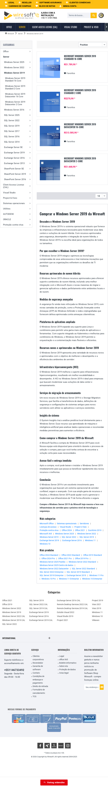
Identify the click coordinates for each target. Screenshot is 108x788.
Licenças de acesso (48, 527)
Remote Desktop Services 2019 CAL (72, 608)
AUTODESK (8, 214)
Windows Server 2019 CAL (13, 620)
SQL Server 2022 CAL (38, 604)
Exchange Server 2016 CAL (68, 600)
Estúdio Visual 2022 (65, 612)
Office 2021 (80, 530)
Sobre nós (63, 666)
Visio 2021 (96, 604)
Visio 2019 (96, 608)
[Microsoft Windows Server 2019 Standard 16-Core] (50, 68)
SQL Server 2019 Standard (78, 572)
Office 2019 (7, 604)
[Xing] (47, 745)
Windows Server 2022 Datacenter (54, 568)
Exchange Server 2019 (14, 152)
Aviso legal (63, 673)
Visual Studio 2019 (65, 616)
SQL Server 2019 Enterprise (51, 575)
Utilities (6, 208)
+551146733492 (14, 670)
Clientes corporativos (38, 658)
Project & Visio (10, 198)
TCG (34, 696)
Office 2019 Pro (81, 558)
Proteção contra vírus (13, 224)
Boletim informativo (67, 663)
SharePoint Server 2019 (15, 174)
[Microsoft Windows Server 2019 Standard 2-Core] (50, 102)
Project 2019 (97, 600)
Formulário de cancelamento (39, 691)
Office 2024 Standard (49, 555)
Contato (36, 673)
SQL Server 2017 (11, 131)
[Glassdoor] (54, 745)
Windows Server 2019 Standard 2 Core (15, 87)
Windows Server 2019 (14, 73)
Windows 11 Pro (96, 575)
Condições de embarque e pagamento (38, 679)
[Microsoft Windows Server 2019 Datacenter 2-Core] (50, 170)
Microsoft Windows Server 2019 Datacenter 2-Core (80, 160)
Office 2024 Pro (48, 558)
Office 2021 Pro (65, 558)
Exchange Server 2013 (14, 163)
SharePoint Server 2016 (15, 179)
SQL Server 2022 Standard (83, 568)
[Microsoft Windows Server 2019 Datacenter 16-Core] (50, 136)
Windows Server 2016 (14, 110)
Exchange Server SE (13, 147)
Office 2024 (67, 530)
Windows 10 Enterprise (92, 579)
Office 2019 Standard (92, 555)
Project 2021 (62, 620)
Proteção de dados (67, 669)
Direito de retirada (40, 686)
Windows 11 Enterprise (69, 579)
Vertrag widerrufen (56, 782)
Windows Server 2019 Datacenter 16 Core (15, 95)
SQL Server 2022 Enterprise (51, 572)
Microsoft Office (47, 523)
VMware (95, 620)
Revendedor (38, 663)
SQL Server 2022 (11, 120)
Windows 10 (45, 544)
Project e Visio (80, 527)
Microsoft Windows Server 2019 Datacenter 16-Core (80, 126)
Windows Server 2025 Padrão (52, 562)
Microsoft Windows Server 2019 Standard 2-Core (80, 91)
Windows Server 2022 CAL (13, 616)
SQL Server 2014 (11, 142)
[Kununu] (61, 745)
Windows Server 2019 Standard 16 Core (15, 79)
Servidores (84, 523)
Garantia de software (38, 668)
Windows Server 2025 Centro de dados (56, 565)
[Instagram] (68, 745)
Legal (61, 656)
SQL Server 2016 (11, 136)
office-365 (63, 659)
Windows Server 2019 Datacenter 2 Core (15, 103)
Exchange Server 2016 (14, 158)
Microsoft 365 (46, 534)
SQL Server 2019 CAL (38, 608)
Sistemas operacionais (14, 203)
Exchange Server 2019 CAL (41, 620)
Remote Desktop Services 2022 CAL (72, 604)
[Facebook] (40, 745)
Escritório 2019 (94, 530)
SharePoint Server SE (14, 168)
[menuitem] (18, 6)
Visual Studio (9, 192)
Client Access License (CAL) (13, 186)
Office (6, 51)
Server (6, 57)
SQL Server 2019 (11, 126)
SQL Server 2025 (11, 115)
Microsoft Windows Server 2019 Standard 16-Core (80, 57)
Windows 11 (90, 540)
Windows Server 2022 (14, 67)
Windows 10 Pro (48, 579)
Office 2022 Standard (70, 555)
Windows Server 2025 (14, 62)
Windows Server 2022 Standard (82, 562)
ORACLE (7, 219)
